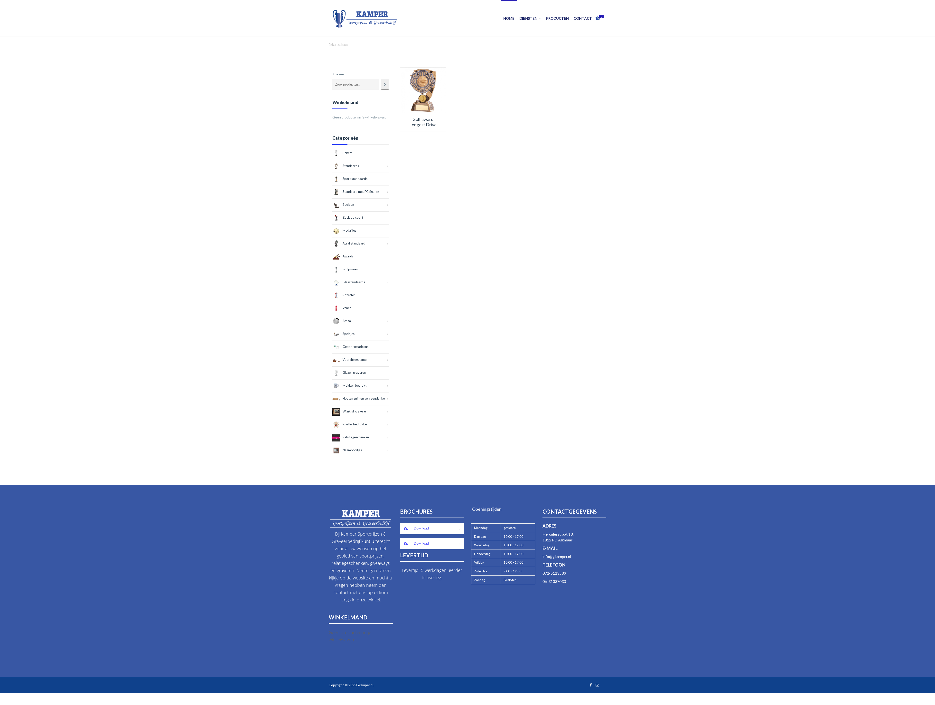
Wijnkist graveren (355, 411)
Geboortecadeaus (355, 347)
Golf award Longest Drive (423, 122)
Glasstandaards (354, 282)
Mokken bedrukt (354, 385)
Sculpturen (350, 269)
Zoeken (338, 74)
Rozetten (349, 295)
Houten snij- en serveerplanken (364, 398)
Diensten (528, 18)
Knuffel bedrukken (355, 424)
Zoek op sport (353, 217)
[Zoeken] (385, 84)
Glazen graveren (354, 372)
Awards (348, 256)
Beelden (348, 204)
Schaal (347, 321)
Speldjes (349, 334)
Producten (557, 18)
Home (508, 18)
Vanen (347, 308)
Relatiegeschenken (356, 437)
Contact (583, 18)
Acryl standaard (354, 243)
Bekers (347, 153)
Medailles (349, 230)
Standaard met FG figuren (361, 192)
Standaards (351, 166)
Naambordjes (352, 450)
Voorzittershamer (355, 360)
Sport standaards (355, 179)
